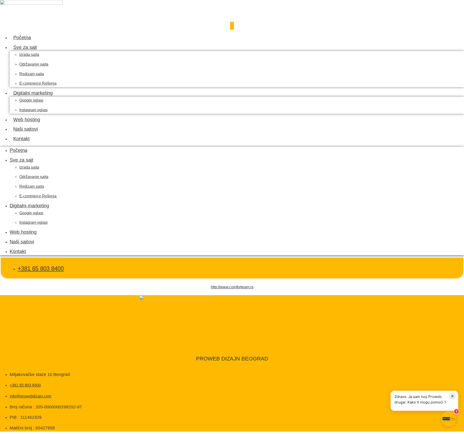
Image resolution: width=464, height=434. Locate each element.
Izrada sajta (29, 54)
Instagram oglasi (33, 110)
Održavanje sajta (33, 64)
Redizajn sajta (31, 74)
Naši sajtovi (25, 129)
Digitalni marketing (33, 93)
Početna (22, 37)
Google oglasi (31, 100)
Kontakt (21, 138)
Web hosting (26, 119)
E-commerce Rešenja (38, 83)
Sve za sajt (25, 47)
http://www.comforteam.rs (232, 287)
